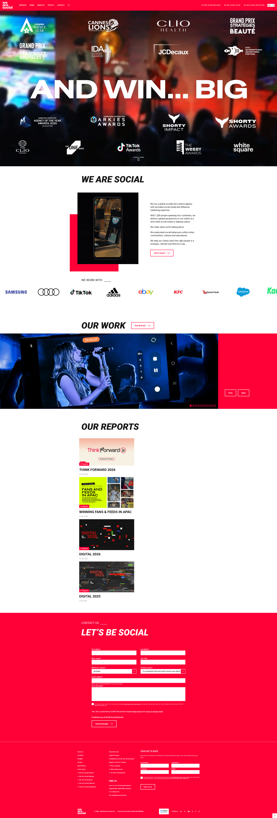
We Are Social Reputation (254, 5)
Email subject (97, 677)
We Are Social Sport (232, 5)
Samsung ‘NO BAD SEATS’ (243, 345)
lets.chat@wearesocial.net (117, 795)
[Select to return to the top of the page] (5, 5)
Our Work (80, 755)
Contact (61, 5)
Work (32, 5)
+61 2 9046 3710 (114, 792)
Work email (96, 658)
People (51, 5)
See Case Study (233, 377)
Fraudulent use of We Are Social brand (121, 759)
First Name (96, 649)
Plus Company (115, 766)
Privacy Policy (137, 711)
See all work (140, 326)
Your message (97, 686)
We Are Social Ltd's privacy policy (181, 777)
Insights (40, 5)
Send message (101, 724)
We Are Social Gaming (86, 776)
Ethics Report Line (117, 769)
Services (22, 5)
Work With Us (81, 766)
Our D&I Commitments (118, 773)
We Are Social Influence (211, 5)
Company (144, 769)
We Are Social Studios (86, 773)
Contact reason (147, 668)
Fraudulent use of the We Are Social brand (107, 717)
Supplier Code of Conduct (117, 762)
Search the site (114, 752)
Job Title (144, 658)
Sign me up (148, 787)
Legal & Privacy (114, 755)
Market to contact (99, 668)
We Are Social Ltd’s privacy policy (132, 704)
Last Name (145, 649)
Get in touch (159, 253)
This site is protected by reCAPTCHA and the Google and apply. (127, 711)
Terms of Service (152, 711)
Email (173, 769)
